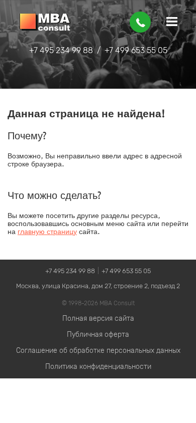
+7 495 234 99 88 (61, 50)
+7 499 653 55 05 (136, 50)
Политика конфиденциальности (98, 366)
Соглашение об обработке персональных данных (98, 350)
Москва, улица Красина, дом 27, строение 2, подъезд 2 (98, 286)
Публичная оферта (98, 334)
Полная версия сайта (98, 318)
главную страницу (47, 232)
